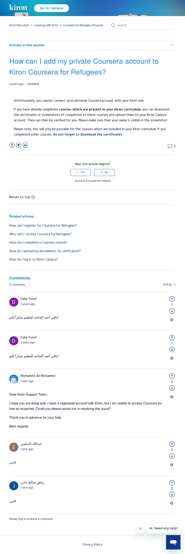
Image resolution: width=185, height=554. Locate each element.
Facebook (12, 145)
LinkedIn (25, 145)
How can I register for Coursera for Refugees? (43, 225)
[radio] (81, 172)
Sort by (168, 284)
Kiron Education (19, 25)
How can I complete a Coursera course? (38, 242)
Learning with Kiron (46, 25)
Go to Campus (51, 8)
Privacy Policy (92, 544)
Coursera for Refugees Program (83, 25)
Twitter (18, 145)
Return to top (19, 197)
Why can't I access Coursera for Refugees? (40, 234)
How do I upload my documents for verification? (45, 251)
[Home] (18, 8)
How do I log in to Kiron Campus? (33, 259)
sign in (22, 519)
